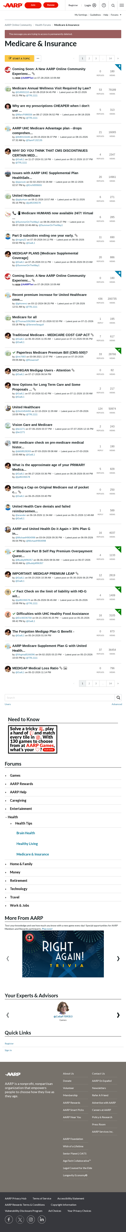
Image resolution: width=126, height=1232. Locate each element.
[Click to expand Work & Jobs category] (7, 905)
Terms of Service (41, 1198)
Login (88, 5)
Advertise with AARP (104, 1102)
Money (15, 872)
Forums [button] (114, 14)
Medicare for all (24, 317)
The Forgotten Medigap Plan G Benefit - (43, 631)
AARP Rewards (21, 784)
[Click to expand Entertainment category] (7, 809)
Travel (14, 897)
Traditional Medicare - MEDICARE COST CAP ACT (51, 335)
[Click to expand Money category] (7, 872)
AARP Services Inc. (102, 1131)
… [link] (103, 58)
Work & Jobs (19, 905)
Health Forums (43, 24)
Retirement (18, 880)
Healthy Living (27, 844)
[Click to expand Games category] (7, 775)
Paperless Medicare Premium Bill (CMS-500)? (52, 352)
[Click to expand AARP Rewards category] (7, 784)
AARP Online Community (18, 24)
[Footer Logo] (25, 1074)
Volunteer (68, 1087)
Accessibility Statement (70, 1198)
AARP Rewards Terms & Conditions (25, 1204)
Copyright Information (63, 1204)
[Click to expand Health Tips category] (12, 823)
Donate (67, 1080)
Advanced (117, 704)
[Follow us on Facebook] (9, 1220)
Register (73, 5)
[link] (74, 58)
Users (8, 704)
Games (15, 775)
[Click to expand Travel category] (7, 897)
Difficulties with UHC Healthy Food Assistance (53, 614)
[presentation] (8, 957)
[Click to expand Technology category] (7, 889)
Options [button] (38, 58)
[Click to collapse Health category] (6, 817)
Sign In (8, 1050)
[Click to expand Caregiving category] (7, 800)
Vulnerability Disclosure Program (23, 1210)
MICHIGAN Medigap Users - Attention (42, 370)
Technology (18, 889)
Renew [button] (50, 4)
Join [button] (33, 4)
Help (103, 5)
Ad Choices (54, 1210)
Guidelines (95, 14)
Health (13, 817)
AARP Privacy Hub (15, 1198)
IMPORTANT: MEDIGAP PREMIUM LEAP (43, 573)
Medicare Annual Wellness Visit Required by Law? (51, 88)
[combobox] (63, 697)
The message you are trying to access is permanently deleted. (40, 34)
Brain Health (26, 833)
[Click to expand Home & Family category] (7, 864)
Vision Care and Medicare (32, 425)
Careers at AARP (101, 1109)
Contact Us (98, 1073)
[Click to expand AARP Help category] (7, 792)
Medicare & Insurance (33, 854)
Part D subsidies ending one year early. (43, 235)
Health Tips (23, 823)
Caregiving (18, 800)
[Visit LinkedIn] (42, 1220)
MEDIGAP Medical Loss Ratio (35, 668)
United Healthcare (26, 195)
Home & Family (21, 864)
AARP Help (18, 792)
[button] (113, 5)
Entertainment (21, 809)
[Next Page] (117, 58)
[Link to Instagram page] (31, 1220)
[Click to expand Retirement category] (7, 880)
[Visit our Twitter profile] (20, 1220)
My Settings (81, 14)
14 (110, 58)
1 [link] (82, 58)
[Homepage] (13, 5)
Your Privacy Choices (79, 1210)
